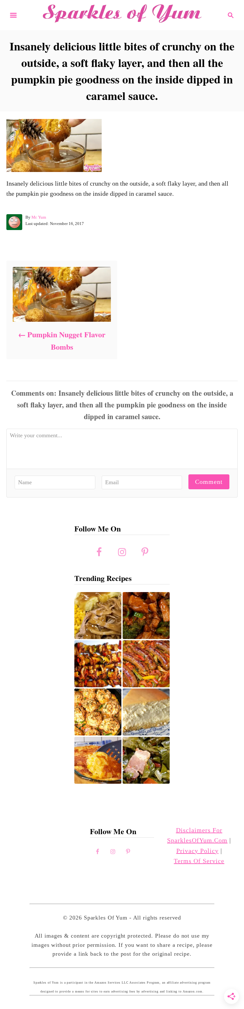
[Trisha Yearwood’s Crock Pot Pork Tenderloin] (97, 615)
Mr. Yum (38, 217)
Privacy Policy (197, 850)
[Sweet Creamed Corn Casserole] (97, 760)
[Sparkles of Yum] (122, 14)
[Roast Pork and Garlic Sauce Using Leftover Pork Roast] (146, 615)
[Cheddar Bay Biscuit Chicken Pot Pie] (97, 712)
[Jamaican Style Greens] (146, 760)
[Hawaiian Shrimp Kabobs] (97, 663)
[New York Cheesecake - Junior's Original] (146, 712)
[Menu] (13, 15)
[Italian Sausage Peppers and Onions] (146, 663)
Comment (209, 481)
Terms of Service (199, 860)
